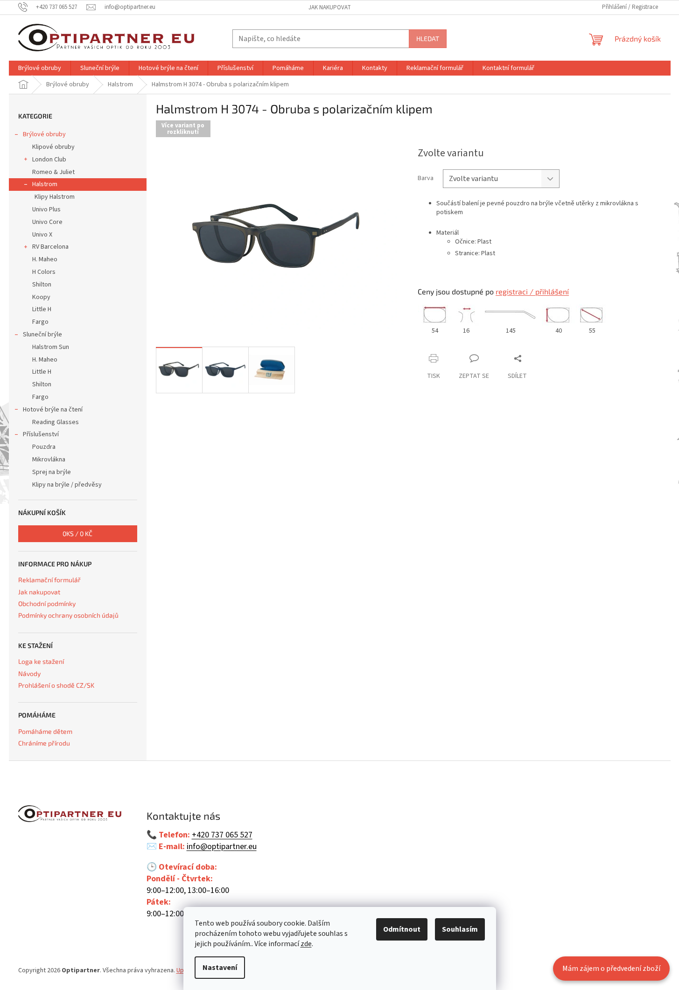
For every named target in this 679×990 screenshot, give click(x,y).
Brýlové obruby (44, 134)
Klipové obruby (53, 147)
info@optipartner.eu (222, 846)
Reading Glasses (55, 422)
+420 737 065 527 (222, 835)
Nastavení (220, 967)
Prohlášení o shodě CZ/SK (56, 685)
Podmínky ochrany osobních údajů (68, 615)
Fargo (40, 322)
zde (306, 944)
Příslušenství (41, 434)
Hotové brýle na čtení (53, 409)
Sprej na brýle (51, 472)
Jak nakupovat (329, 7)
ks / (77, 533)
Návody (29, 673)
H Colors (44, 272)
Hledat (427, 38)
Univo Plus (46, 209)
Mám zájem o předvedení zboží (611, 968)
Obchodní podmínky (47, 603)
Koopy (41, 297)
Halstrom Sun (50, 347)
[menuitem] (39, 68)
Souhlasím (460, 929)
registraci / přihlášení (532, 291)
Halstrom (44, 184)
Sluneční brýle (42, 334)
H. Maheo (44, 259)
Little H (41, 309)
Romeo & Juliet (53, 172)
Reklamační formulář (49, 579)
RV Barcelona (50, 246)
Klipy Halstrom (55, 197)
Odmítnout (401, 929)
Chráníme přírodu (44, 742)
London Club (49, 159)
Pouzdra (44, 447)
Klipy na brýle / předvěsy (67, 484)
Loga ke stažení (41, 661)
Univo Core (47, 222)
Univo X (42, 234)
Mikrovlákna (48, 459)
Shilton (41, 284)
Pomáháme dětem (45, 731)
